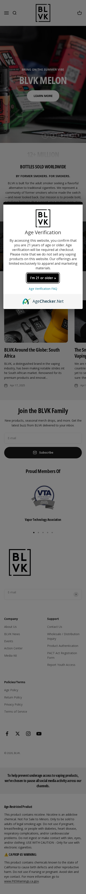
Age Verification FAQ (43, 289)
